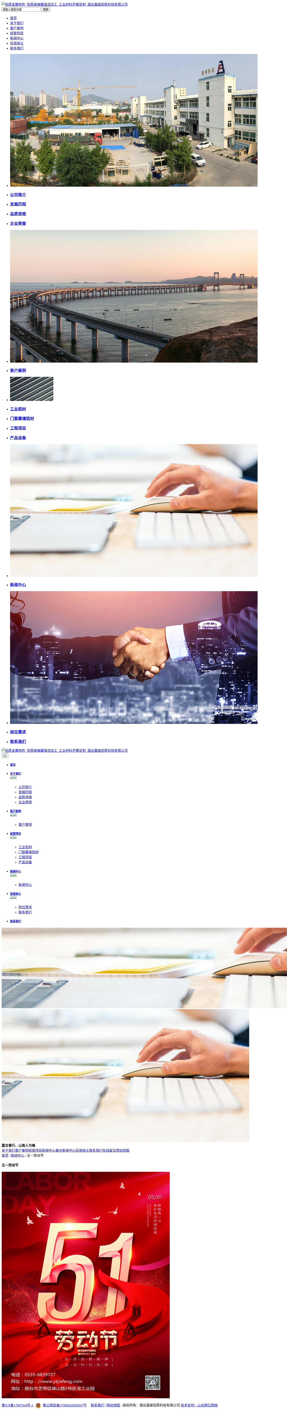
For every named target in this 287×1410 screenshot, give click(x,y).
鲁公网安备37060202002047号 (65, 1405)
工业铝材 (18, 409)
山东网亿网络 (207, 1405)
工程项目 (18, 428)
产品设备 (18, 438)
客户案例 (17, 28)
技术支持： (189, 1405)
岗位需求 (18, 732)
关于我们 (17, 23)
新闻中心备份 (52, 1150)
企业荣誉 (18, 223)
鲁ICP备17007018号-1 (18, 1405)
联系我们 (17, 48)
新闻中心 (17, 38)
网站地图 (122, 1150)
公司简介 (18, 195)
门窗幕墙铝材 (22, 418)
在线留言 (109, 1150)
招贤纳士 (17, 43)
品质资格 (18, 214)
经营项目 (17, 33)
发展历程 (18, 204)
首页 (13, 18)
